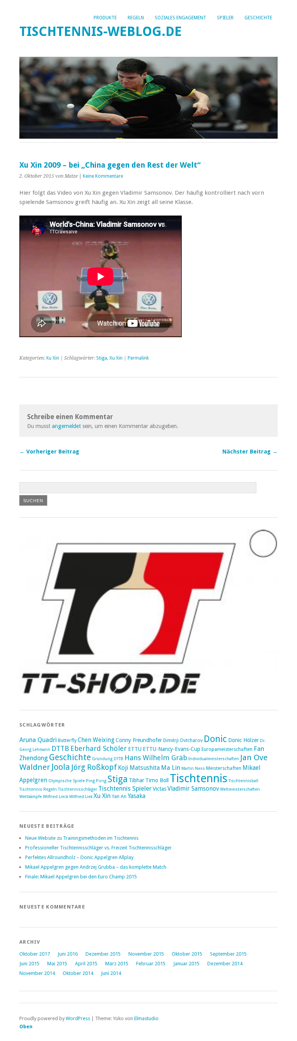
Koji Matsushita (139, 767)
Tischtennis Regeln (38, 789)
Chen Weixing (96, 740)
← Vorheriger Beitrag (49, 451)
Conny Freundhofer (139, 740)
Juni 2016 (68, 954)
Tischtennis (198, 778)
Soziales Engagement (180, 17)
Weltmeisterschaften (240, 789)
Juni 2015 (29, 963)
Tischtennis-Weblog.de (100, 31)
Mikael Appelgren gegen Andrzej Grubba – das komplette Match (95, 867)
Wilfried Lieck (55, 796)
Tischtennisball (243, 780)
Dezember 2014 (224, 963)
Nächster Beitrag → (250, 451)
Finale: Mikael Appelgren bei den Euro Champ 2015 (81, 877)
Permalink (138, 358)
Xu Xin (52, 358)
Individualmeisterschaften (213, 758)
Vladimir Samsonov (193, 788)
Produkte (105, 17)
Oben (25, 1026)
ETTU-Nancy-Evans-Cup (171, 749)
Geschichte (258, 17)
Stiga (101, 358)
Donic (215, 739)
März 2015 (116, 963)
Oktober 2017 (34, 954)
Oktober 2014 (78, 973)
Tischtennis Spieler (125, 788)
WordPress (78, 1018)
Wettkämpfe (30, 796)
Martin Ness (193, 768)
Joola (60, 767)
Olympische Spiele (66, 780)
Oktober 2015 (187, 954)
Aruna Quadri (38, 740)
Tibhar (136, 780)
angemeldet (66, 426)
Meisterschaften (223, 768)
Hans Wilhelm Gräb (156, 758)
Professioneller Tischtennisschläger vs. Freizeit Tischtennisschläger (98, 848)
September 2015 (228, 954)
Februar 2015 (151, 963)
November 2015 (146, 954)
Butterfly (67, 740)
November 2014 (37, 973)
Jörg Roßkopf (94, 767)
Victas (159, 789)
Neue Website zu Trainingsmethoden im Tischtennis (81, 838)
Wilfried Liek (80, 796)
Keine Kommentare (103, 176)
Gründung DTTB (107, 758)
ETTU (135, 749)
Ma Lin (170, 767)
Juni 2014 (111, 973)
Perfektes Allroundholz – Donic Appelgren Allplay (79, 857)
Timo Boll (157, 780)
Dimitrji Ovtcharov (183, 740)
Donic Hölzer (243, 740)
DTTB (60, 748)
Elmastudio (146, 1018)
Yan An (119, 796)
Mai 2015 (57, 963)
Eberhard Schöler (98, 748)
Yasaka (136, 796)
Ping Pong (96, 780)
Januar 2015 (186, 963)
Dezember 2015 (103, 954)
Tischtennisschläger (77, 789)
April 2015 (86, 963)
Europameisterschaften (227, 749)
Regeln (136, 17)
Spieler (225, 17)
